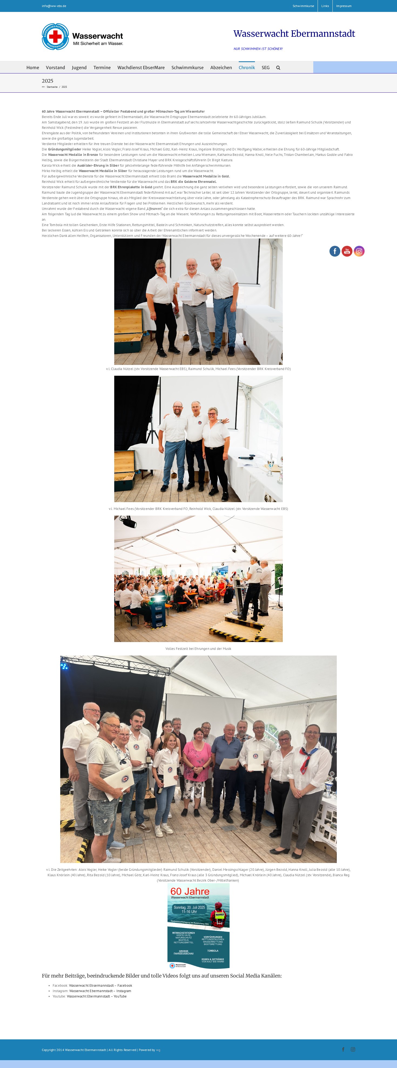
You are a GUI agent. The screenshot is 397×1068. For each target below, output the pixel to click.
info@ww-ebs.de (54, 6)
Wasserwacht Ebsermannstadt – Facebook (100, 985)
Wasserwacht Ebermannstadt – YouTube (97, 996)
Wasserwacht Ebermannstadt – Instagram (100, 991)
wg (158, 1050)
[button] (278, 67)
